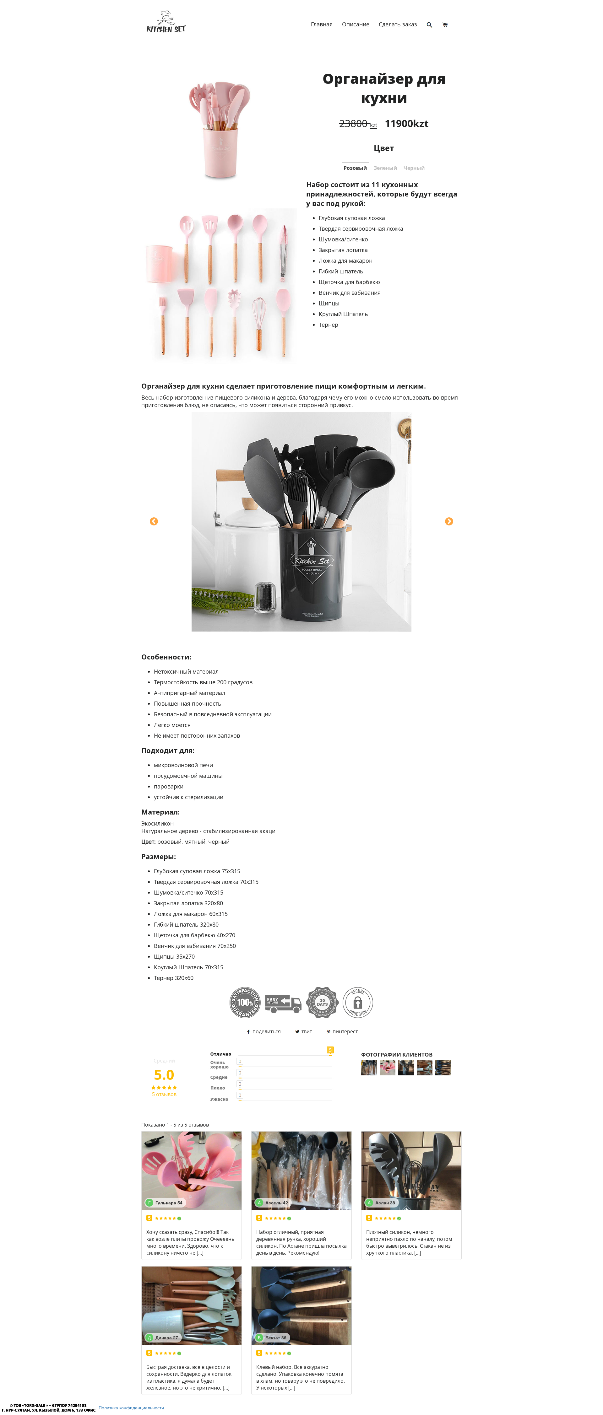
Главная (322, 24)
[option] (219, 208)
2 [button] (385, 168)
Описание (355, 24)
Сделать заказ (398, 24)
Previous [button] (154, 521)
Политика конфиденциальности (131, 1407)
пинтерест (344, 1031)
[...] (200, 1252)
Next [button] (449, 521)
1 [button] (355, 168)
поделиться (266, 1031)
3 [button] (414, 168)
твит (306, 1031)
